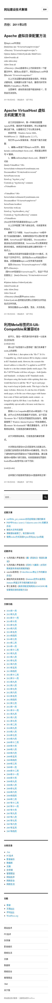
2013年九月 (12, 653)
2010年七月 (12, 735)
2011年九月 (12, 713)
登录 (9, 905)
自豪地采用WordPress (27, 998)
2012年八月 (12, 685)
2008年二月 (12, 799)
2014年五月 (12, 632)
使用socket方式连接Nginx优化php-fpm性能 (25, 536)
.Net (8, 852)
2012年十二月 (13, 674)
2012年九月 (12, 681)
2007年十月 (12, 809)
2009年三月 (12, 763)
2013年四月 (12, 671)
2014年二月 (12, 642)
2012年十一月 (13, 678)
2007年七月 (12, 820)
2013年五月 (12, 667)
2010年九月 (12, 728)
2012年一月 (12, 706)
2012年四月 (12, 699)
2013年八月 (12, 657)
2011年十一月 (13, 710)
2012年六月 (12, 692)
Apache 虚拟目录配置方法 (25, 35)
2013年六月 (12, 664)
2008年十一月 (13, 774)
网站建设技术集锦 (15, 9)
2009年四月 (12, 760)
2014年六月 (12, 628)
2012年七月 (12, 689)
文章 (10, 908)
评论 (10, 912)
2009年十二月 (13, 742)
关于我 (7, 990)
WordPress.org (12, 915)
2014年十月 (12, 621)
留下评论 (29, 99)
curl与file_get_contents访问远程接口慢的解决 (26, 519)
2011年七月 (12, 721)
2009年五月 (12, 756)
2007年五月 (12, 827)
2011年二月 (12, 724)
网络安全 (11, 880)
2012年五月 (12, 696)
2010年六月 (12, 738)
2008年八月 (12, 785)
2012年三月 (12, 703)
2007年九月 (12, 813)
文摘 (9, 866)
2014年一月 (12, 646)
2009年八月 (12, 749)
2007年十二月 (13, 802)
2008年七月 (12, 788)
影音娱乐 (11, 859)
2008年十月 (12, 777)
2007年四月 (12, 831)
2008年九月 (12, 781)
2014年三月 (12, 639)
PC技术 (10, 855)
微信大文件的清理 (15, 529)
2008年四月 (12, 795)
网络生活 (11, 884)
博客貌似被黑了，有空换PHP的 (21, 533)
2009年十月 (12, 745)
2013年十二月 (13, 649)
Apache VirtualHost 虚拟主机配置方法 (24, 112)
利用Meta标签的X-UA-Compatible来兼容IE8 (21, 327)
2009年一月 (12, 767)
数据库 (10, 862)
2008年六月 (12, 792)
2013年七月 (12, 660)
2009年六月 (12, 753)
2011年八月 (12, 717)
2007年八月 (12, 817)
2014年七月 (12, 625)
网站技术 (20, 99)
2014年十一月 (13, 617)
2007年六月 (12, 824)
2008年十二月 (13, 770)
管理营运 (11, 873)
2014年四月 (12, 635)
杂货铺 (10, 870)
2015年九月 (12, 614)
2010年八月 (12, 731)
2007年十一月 (13, 806)
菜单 (45, 9)
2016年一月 (12, 610)
